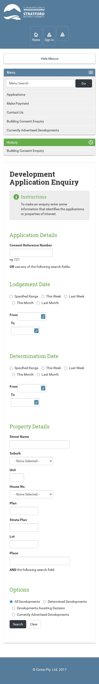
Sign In (49, 40)
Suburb (15, 453)
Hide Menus (49, 59)
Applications (16, 94)
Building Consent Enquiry (25, 121)
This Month (25, 303)
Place (14, 553)
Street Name (19, 437)
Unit (13, 470)
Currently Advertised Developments (33, 130)
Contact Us (15, 112)
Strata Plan (18, 520)
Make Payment (18, 103)
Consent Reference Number (31, 245)
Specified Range (26, 296)
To (13, 323)
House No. (17, 486)
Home (36, 40)
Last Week (76, 296)
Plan (13, 503)
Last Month (50, 303)
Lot (12, 536)
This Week (53, 296)
